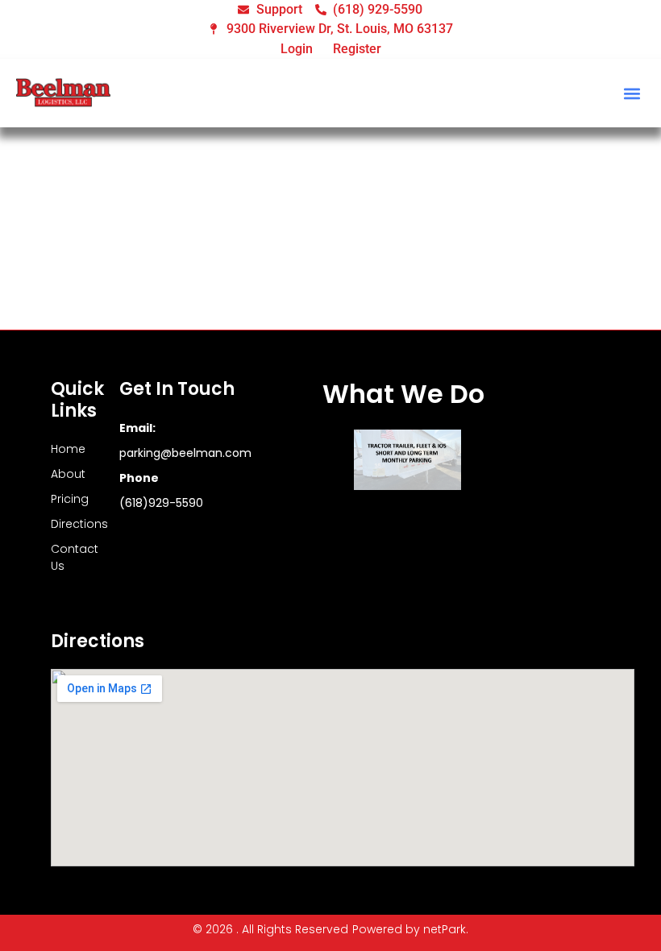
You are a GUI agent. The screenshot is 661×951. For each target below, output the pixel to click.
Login (297, 48)
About (68, 474)
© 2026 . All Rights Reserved (270, 929)
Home (68, 449)
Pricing (69, 499)
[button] (631, 93)
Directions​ (69, 524)
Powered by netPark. (410, 929)
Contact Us (69, 557)
